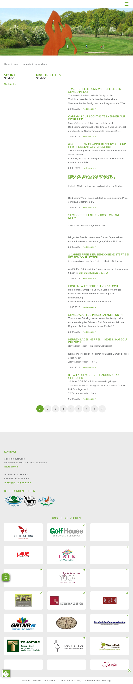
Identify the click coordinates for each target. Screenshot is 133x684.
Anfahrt (26, 680)
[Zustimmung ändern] (6, 674)
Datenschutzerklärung (70, 680)
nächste (102, 408)
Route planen (11, 466)
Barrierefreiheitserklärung (98, 680)
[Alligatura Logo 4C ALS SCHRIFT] (23, 532)
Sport (16, 64)
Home (7, 64)
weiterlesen (89, 109)
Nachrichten (41, 64)
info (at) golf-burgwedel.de (17, 482)
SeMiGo (27, 64)
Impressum (49, 680)
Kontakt (37, 680)
